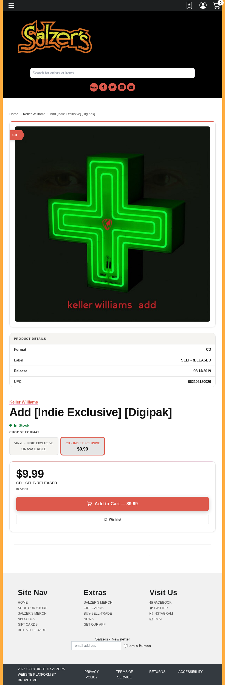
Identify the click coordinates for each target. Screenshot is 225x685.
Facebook (162, 602)
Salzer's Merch (32, 613)
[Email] (131, 87)
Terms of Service (124, 674)
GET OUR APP (95, 624)
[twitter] (112, 87)
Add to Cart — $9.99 (116, 503)
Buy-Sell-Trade (32, 630)
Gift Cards (28, 624)
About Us (26, 619)
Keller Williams (34, 114)
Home (13, 114)
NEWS (89, 619)
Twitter (160, 608)
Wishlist (115, 519)
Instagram (163, 613)
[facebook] (103, 87)
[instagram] (121, 87)
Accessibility (190, 672)
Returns (157, 672)
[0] (217, 6)
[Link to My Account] (203, 6)
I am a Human (139, 646)
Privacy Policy (92, 674)
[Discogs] (94, 87)
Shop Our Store (32, 608)
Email (158, 619)
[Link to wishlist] (189, 6)
